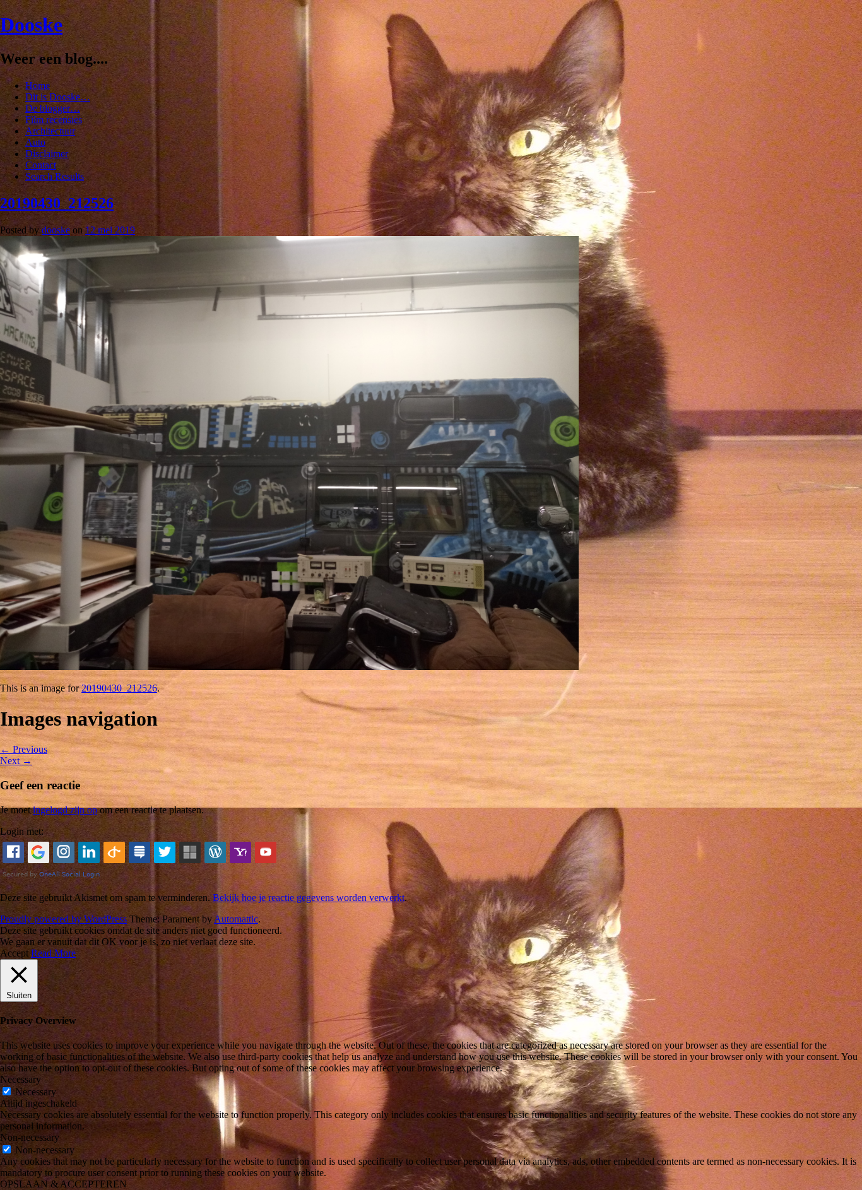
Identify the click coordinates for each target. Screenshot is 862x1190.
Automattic (236, 919)
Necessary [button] (20, 1079)
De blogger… (52, 108)
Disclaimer (46, 153)
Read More (53, 953)
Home (37, 85)
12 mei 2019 (110, 230)
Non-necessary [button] (29, 1137)
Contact (40, 165)
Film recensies (53, 119)
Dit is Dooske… (57, 96)
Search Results (54, 176)
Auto (35, 142)
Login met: (22, 831)
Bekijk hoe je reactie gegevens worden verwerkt (308, 897)
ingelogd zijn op (65, 809)
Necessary (35, 1092)
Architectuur (50, 131)
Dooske (31, 24)
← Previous (23, 749)
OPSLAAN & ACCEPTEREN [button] (63, 1184)
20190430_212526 (57, 203)
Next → (16, 760)
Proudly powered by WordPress (63, 919)
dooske (56, 230)
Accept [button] (14, 953)
